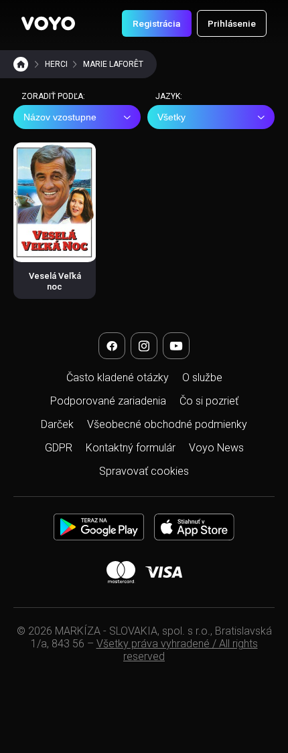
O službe (202, 377)
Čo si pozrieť (208, 401)
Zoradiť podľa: (53, 96)
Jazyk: (168, 96)
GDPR (58, 447)
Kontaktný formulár (130, 447)
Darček (57, 424)
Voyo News (216, 447)
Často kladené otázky (117, 377)
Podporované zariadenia (108, 401)
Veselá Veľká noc (55, 281)
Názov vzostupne (59, 117)
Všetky (171, 117)
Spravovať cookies (144, 471)
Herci (56, 64)
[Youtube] (176, 345)
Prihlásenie (232, 23)
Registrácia (156, 23)
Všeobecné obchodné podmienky (167, 424)
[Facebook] (111, 345)
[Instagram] (144, 345)
